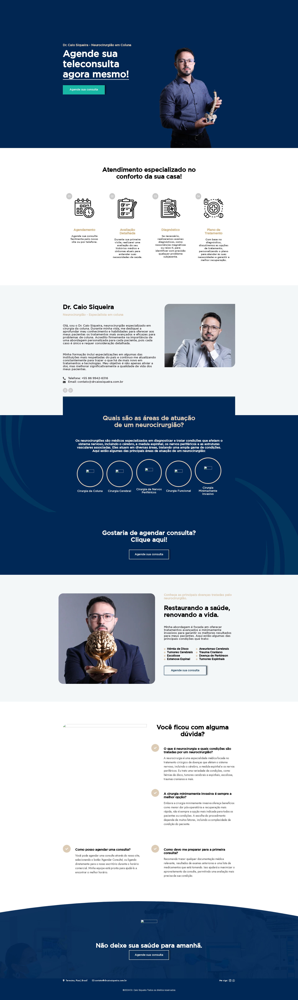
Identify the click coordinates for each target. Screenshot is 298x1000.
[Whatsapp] (70, 390)
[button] (84, 89)
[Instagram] (65, 390)
